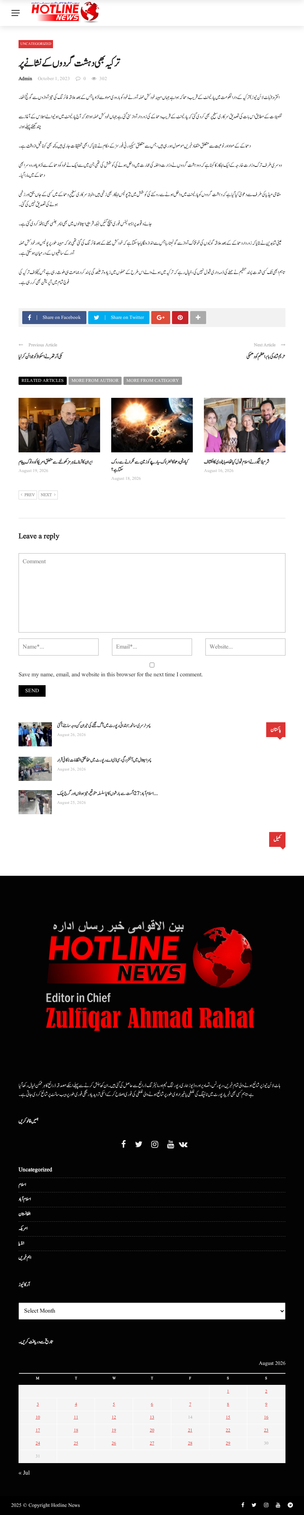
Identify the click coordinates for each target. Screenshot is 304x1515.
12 (114, 1417)
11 (76, 1417)
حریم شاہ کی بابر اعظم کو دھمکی (266, 357)
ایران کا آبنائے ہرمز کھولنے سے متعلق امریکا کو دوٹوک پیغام (55, 462)
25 (76, 1443)
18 (76, 1430)
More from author (95, 380)
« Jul (24, 1473)
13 (152, 1417)
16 (266, 1417)
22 (228, 1430)
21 (190, 1430)
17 (38, 1430)
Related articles (43, 380)
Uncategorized (35, 43)
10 (38, 1417)
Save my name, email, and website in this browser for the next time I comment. (111, 675)
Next (46, 495)
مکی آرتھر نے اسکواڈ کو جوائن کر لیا (40, 357)
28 (190, 1443)
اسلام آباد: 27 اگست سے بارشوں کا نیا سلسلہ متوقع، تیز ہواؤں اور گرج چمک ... (107, 794)
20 (152, 1430)
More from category (152, 380)
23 (266, 1430)
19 (114, 1430)
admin (25, 78)
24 (38, 1443)
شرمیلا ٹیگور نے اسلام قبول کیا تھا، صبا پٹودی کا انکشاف (237, 462)
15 (228, 1417)
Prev (29, 495)
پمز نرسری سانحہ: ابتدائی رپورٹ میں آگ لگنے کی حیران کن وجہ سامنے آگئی (104, 726)
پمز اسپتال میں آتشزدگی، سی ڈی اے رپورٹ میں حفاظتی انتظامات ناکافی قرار (104, 760)
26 (114, 1443)
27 (152, 1443)
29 (228, 1443)
